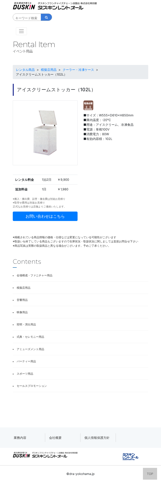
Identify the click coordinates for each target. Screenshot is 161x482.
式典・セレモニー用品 (30, 336)
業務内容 (20, 438)
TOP (150, 474)
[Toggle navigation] (21, 31)
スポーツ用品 (25, 373)
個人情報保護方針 (97, 438)
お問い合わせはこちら (45, 216)
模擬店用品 (23, 287)
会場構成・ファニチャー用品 (34, 275)
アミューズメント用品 (30, 349)
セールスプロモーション (32, 385)
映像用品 (22, 312)
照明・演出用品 (26, 324)
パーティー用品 (26, 361)
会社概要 (55, 438)
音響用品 (22, 299)
